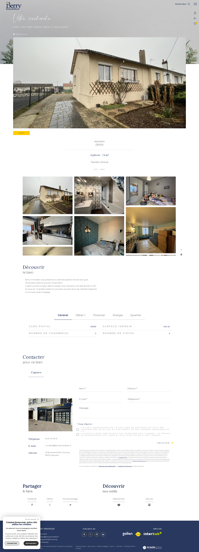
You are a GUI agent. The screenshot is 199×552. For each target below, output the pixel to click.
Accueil (16, 27)
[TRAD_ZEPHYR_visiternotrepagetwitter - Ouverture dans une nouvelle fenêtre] (90, 534)
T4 (52, 27)
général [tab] (63, 315)
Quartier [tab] (135, 315)
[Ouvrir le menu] (195, 4)
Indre (30, 27)
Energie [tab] (118, 315)
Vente (23, 27)
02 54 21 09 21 (51, 439)
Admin (112, 546)
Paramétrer (12, 543)
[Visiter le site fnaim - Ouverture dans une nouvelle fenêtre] (138, 534)
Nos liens (120, 546)
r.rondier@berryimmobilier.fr (58, 446)
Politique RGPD (129, 546)
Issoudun (38, 27)
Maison (46, 27)
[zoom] (48, 213)
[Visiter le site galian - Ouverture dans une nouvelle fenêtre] (127, 534)
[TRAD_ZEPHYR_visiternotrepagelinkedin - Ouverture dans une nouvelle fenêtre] (103, 534)
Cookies (78, 548)
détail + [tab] (81, 315)
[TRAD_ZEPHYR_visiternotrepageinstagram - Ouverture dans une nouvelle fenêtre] (97, 534)
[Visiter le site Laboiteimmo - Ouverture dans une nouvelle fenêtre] (152, 547)
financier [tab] (99, 315)
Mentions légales (102, 546)
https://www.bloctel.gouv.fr (139, 461)
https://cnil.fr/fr (123, 457)
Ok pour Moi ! (31, 543)
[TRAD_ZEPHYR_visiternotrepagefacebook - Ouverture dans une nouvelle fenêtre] (84, 534)
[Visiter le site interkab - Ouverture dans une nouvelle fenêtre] (153, 533)
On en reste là (30, 519)
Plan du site (92, 546)
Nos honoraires (81, 546)
